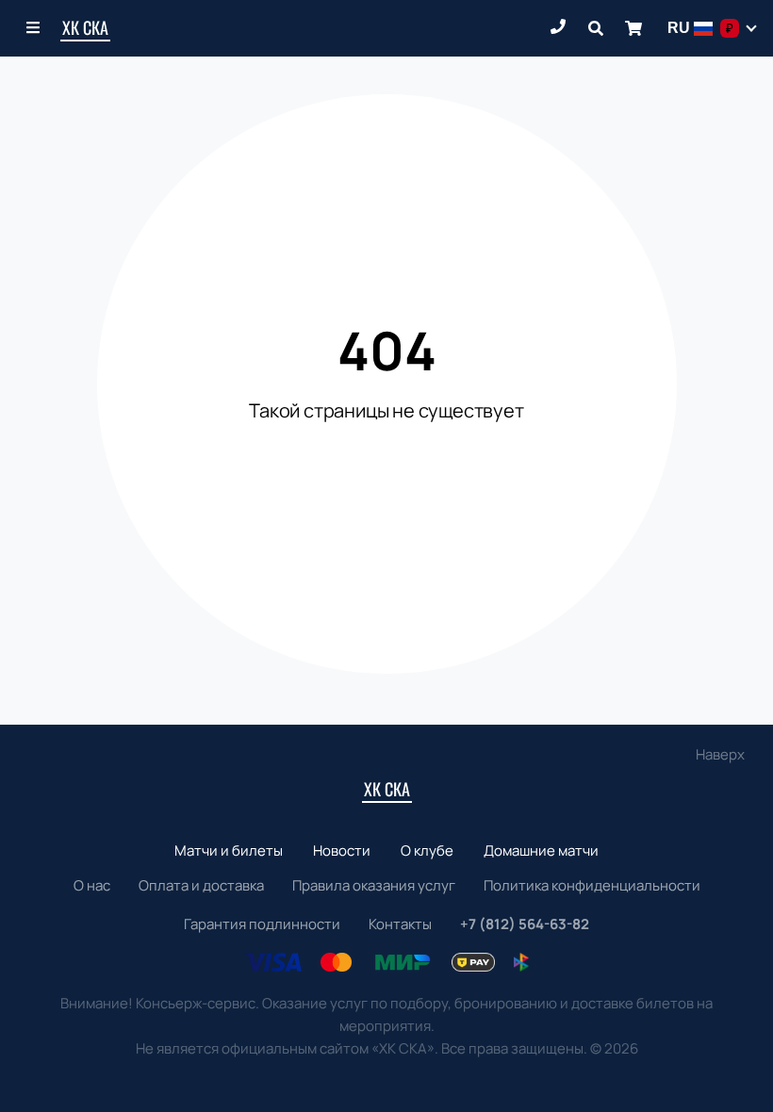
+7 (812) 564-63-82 (524, 924)
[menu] (34, 28)
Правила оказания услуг (373, 885)
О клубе (427, 850)
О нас (92, 885)
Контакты (400, 924)
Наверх (720, 754)
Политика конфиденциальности (592, 885)
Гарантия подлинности (262, 924)
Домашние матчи (541, 850)
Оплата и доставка (201, 885)
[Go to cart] (633, 28)
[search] (596, 28)
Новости (341, 850)
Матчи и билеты (228, 850)
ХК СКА (85, 27)
